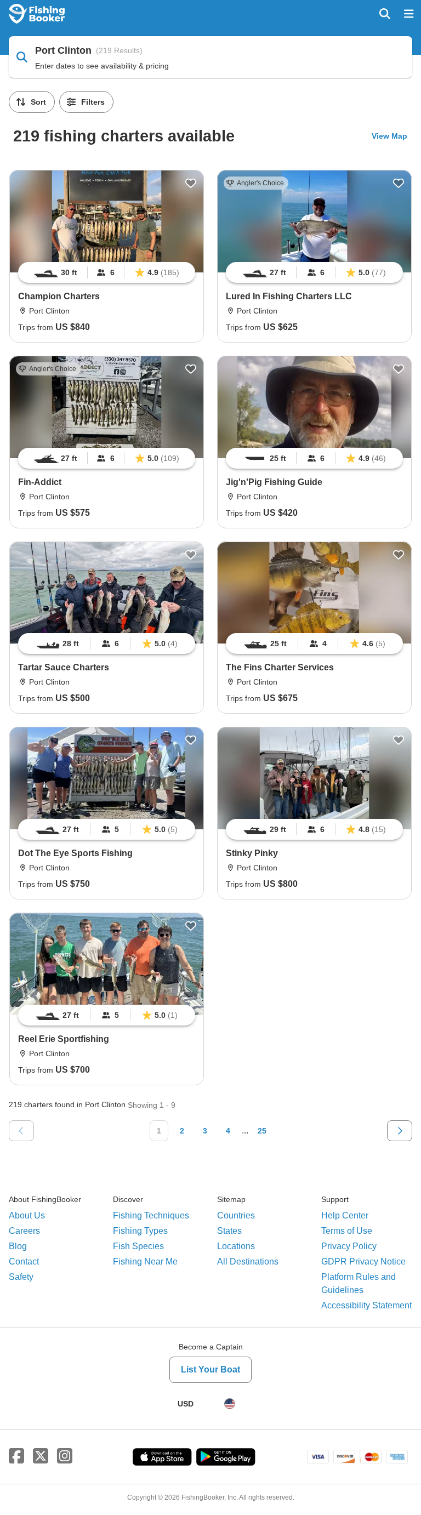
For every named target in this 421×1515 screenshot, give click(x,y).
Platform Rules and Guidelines (358, 1283)
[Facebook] (16, 1456)
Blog (18, 1246)
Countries (236, 1215)
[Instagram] (64, 1456)
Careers (24, 1230)
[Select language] (230, 1404)
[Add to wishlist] (191, 183)
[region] (106, 272)
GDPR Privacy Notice (363, 1261)
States (229, 1230)
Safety (21, 1277)
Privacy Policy (349, 1246)
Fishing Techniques (151, 1215)
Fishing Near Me (145, 1261)
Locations (236, 1246)
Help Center (344, 1215)
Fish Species (138, 1246)
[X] (40, 1456)
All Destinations (247, 1261)
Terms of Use (346, 1230)
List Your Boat (210, 1369)
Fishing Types (140, 1230)
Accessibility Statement (366, 1305)
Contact (24, 1261)
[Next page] (399, 1130)
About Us (27, 1215)
